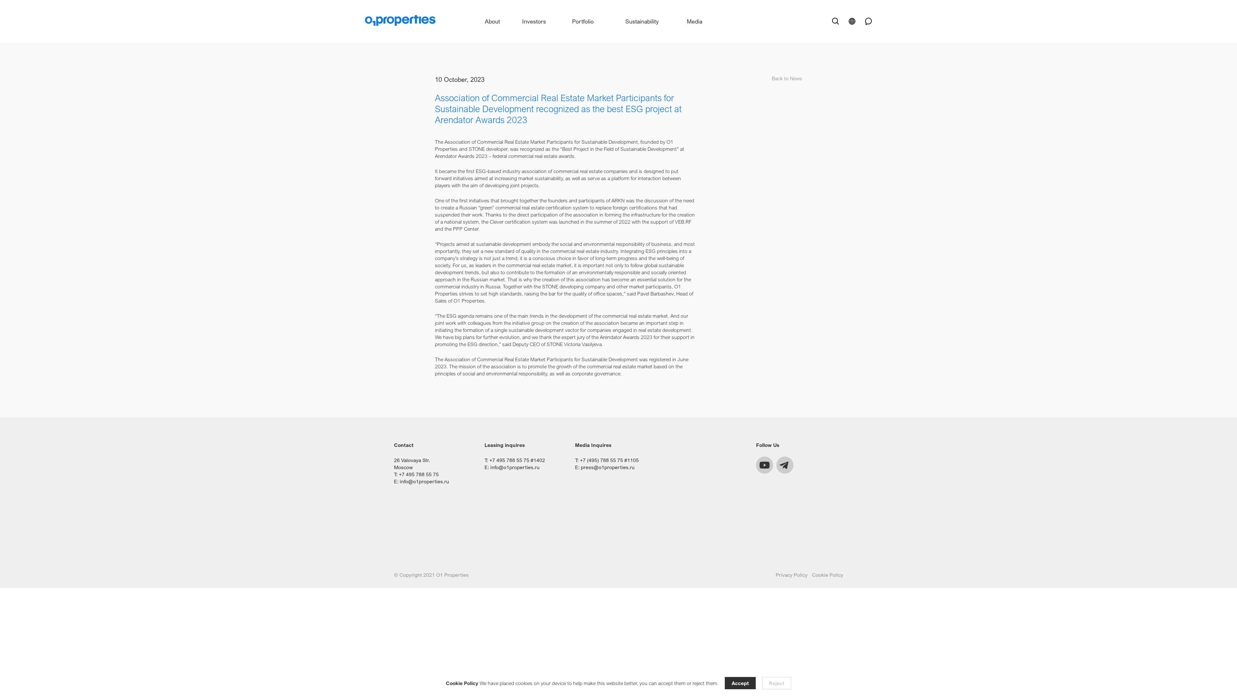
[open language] (852, 21)
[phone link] (866, 21)
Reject (776, 683)
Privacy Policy (792, 575)
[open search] (835, 21)
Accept (740, 683)
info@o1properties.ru (424, 481)
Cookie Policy (827, 575)
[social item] (764, 465)
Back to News (787, 78)
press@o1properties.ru (608, 467)
